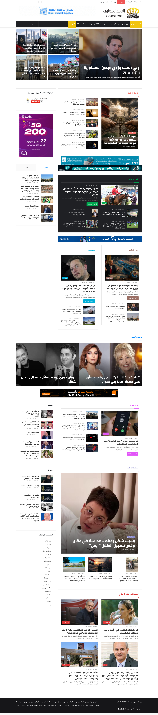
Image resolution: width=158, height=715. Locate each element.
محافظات (48, 591)
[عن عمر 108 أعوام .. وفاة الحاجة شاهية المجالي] (47, 479)
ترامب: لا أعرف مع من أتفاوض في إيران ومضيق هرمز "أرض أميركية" (123, 287)
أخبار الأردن (125, 24)
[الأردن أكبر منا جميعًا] (47, 209)
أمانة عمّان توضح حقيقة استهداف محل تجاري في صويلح (64, 74)
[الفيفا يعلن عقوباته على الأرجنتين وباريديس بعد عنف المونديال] (92, 224)
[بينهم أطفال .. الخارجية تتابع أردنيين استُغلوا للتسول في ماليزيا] (31, 41)
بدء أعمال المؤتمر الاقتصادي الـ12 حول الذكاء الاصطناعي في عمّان (30, 178)
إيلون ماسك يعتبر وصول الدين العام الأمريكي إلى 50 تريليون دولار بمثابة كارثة (78, 289)
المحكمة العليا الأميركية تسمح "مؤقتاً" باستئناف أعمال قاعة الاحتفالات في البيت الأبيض (71, 322)
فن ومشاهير (47, 584)
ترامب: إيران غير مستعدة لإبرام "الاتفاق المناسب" (115, 307)
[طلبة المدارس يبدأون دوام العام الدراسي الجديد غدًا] (92, 102)
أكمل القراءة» (133, 298)
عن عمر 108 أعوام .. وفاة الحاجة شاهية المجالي (30, 477)
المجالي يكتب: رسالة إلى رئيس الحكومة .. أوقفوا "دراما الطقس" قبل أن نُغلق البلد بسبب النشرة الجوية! (119, 675)
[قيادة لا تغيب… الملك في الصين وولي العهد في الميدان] (47, 425)
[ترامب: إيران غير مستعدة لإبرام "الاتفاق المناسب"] (133, 307)
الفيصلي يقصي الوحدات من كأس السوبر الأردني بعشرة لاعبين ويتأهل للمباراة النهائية (114, 225)
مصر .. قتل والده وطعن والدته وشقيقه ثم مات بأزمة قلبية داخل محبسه (71, 311)
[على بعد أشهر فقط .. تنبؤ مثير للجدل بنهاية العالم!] (92, 145)
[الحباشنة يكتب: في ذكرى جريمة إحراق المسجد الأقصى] (47, 414)
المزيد (73, 24)
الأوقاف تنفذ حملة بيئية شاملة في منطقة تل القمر (29, 198)
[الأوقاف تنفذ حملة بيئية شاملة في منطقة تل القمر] (47, 199)
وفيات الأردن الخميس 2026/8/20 (31, 496)
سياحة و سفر (47, 574)
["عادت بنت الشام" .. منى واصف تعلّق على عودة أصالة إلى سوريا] (110, 364)
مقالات (49, 594)
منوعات (49, 601)
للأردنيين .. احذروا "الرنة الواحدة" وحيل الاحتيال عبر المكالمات (120, 442)
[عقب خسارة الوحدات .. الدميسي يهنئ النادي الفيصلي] (95, 213)
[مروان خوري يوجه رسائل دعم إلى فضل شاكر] (47, 364)
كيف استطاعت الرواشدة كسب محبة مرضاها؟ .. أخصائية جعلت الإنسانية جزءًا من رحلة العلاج (128, 578)
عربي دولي (117, 24)
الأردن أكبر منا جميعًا (32, 206)
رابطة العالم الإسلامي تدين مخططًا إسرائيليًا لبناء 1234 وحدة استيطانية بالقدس (30, 188)
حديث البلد (48, 568)
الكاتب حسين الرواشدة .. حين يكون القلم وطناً (30, 443)
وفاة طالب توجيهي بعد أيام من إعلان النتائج (29, 505)
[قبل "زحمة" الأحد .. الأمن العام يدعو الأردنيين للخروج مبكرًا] (63, 41)
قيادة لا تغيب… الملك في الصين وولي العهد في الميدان (30, 424)
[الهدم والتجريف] (47, 435)
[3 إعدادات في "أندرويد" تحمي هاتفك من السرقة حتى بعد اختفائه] (92, 448)
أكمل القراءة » (92, 204)
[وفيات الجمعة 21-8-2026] (47, 488)
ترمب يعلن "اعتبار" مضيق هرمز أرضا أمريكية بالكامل (73, 123)
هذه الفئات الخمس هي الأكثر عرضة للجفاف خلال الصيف (121, 631)
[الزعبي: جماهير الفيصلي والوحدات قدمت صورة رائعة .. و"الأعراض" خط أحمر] (132, 213)
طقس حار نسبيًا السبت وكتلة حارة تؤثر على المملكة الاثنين (74, 113)
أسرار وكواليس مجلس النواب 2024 (31, 705)
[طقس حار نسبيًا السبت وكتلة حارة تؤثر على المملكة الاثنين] (92, 113)
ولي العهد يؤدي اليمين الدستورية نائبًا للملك (112, 70)
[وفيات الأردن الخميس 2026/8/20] (47, 498)
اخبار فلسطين (46, 548)
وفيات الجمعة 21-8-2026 (30, 485)
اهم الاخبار (48, 554)
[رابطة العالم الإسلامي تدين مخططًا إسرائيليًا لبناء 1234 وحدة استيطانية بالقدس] (47, 189)
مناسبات (48, 598)
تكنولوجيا (48, 564)
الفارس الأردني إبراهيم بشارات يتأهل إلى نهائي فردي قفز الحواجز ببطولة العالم (80, 192)
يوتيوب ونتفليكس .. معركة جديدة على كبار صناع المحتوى (74, 438)
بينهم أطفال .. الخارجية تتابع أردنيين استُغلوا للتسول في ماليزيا (34, 48)
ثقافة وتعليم (47, 561)
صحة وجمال (47, 578)
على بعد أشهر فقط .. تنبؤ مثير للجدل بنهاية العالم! (73, 145)
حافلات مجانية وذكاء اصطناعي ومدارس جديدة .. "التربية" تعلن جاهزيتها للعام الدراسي (83, 675)
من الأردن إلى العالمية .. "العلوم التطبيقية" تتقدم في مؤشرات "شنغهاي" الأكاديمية (74, 578)
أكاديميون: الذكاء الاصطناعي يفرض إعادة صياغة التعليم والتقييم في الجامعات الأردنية (73, 427)
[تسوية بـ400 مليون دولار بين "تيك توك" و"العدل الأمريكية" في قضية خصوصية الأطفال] (92, 415)
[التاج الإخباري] (122, 12)
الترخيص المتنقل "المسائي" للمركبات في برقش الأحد (29, 216)
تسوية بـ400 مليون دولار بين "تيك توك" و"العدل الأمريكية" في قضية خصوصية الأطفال (73, 416)
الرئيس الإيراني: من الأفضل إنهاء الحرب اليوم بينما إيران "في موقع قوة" (80, 631)
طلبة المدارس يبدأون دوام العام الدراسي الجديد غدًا (74, 103)
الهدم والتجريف (33, 432)
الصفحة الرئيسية (135, 24)
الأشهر (26, 167)
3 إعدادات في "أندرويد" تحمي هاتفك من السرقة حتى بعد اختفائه (73, 448)
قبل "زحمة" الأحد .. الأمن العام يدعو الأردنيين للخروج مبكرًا (63, 48)
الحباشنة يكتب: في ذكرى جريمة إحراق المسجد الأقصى (30, 413)
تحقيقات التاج (98, 24)
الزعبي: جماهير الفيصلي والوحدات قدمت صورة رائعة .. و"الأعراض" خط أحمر (113, 214)
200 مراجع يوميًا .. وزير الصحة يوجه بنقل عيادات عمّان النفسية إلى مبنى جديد (33, 72)
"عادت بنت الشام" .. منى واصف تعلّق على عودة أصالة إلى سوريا (113, 379)
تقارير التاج (46, 705)
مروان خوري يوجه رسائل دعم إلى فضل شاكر (48, 379)
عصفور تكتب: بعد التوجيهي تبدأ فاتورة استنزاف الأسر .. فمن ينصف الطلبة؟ (29, 453)
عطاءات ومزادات (82, 24)
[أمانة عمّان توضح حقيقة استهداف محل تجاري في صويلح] (63, 67)
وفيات (49, 604)
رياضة (91, 24)
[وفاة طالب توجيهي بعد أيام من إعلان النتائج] (47, 507)
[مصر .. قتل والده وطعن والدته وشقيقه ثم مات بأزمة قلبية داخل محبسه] (89, 310)
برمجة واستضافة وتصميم (134, 709)
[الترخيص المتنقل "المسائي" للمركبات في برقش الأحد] (47, 218)
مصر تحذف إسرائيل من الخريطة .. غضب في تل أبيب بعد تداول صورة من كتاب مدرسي (115, 318)
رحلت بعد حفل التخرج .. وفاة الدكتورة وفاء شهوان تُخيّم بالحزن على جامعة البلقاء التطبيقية (29, 517)
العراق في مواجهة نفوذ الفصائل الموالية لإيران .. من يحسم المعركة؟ (100, 577)
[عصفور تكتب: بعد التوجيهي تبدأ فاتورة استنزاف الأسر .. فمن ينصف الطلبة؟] (47, 454)
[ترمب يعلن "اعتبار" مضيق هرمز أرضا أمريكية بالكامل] (92, 123)
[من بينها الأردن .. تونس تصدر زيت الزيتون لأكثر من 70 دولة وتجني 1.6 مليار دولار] (92, 134)
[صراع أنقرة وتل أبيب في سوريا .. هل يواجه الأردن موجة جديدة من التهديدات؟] (119, 123)
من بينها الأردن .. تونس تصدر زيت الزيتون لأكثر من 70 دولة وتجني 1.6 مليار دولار (74, 135)
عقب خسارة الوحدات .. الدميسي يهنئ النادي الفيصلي (74, 213)
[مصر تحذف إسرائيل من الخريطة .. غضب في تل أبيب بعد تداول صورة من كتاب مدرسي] (133, 317)
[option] (79, 54)
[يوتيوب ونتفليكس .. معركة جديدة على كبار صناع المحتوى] (92, 438)
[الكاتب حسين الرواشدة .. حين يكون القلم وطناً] (47, 445)
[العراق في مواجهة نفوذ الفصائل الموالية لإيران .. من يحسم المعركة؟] (100, 564)
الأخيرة (46, 167)
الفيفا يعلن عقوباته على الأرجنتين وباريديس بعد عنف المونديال (74, 224)
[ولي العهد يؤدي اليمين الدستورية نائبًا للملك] (110, 54)
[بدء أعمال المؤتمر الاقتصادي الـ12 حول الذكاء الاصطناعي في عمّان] (47, 178)
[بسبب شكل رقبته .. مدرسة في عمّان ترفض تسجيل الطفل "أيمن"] (100, 513)
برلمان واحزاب (108, 24)
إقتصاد (49, 544)
